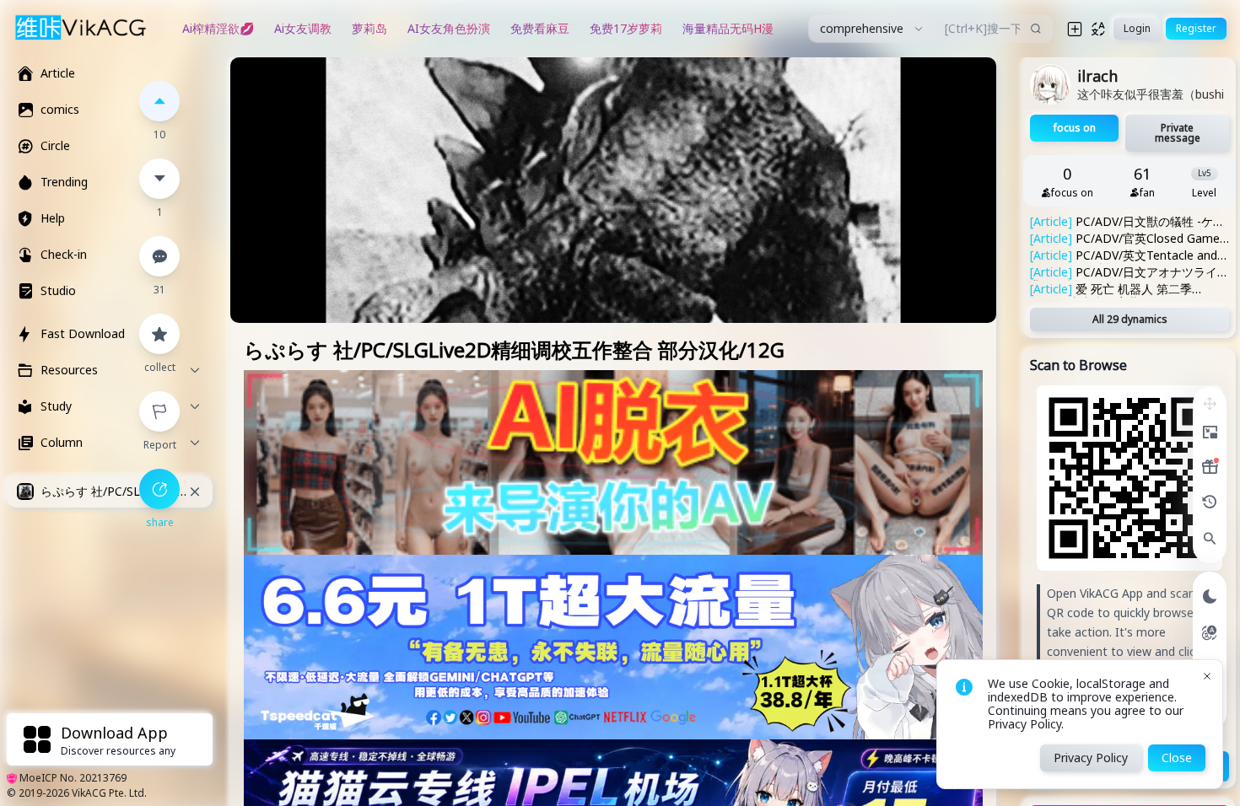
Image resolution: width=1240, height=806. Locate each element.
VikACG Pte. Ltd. (109, 793)
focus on (1075, 128)
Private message (1177, 133)
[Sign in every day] (1210, 467)
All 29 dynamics (1129, 319)
